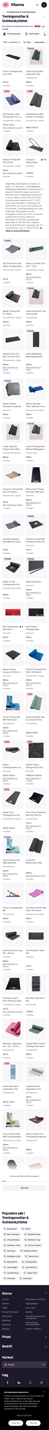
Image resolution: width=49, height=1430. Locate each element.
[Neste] (43, 34)
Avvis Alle (16, 1423)
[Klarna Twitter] (30, 1382)
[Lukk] (44, 1392)
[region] (24, 1408)
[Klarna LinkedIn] (18, 1382)
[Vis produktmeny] (44, 17)
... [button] (2, 12)
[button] (43, 159)
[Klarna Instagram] (41, 1382)
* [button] (13, 128)
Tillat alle (33, 1423)
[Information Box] (19, 42)
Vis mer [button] (24, 1187)
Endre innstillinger (24, 1415)
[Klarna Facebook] (7, 1382)
